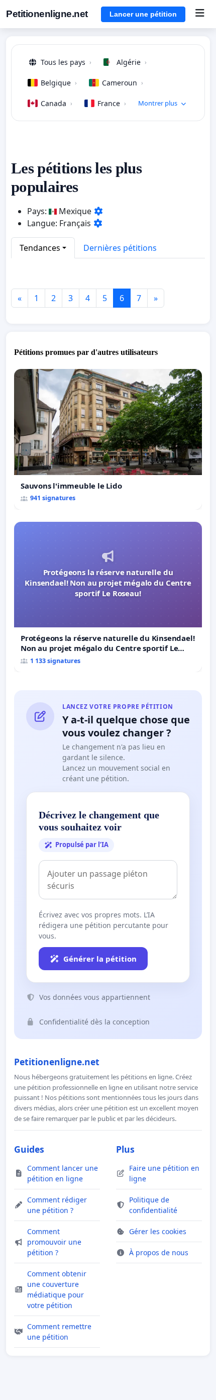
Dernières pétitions (120, 247)
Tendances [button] (40, 247)
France (111, 103)
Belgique (59, 82)
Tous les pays (66, 62)
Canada (56, 103)
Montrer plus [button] (157, 103)
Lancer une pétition (143, 14)
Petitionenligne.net (47, 14)
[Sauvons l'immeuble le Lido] (108, 439)
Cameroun (122, 82)
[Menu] (199, 14)
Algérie (132, 62)
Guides (29, 1149)
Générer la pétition (100, 959)
